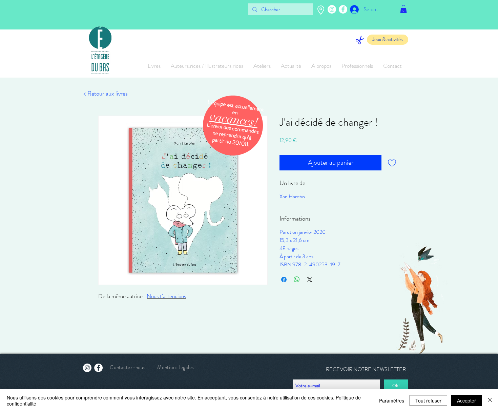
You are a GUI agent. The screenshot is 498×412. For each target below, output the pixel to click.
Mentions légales (175, 367)
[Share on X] (310, 279)
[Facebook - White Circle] (343, 9)
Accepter (466, 400)
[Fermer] (490, 400)
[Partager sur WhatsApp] (297, 279)
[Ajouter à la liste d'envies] (392, 162)
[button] (403, 9)
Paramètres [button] (391, 400)
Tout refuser (428, 400)
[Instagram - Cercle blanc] (332, 9)
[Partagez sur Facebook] (284, 279)
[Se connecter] (349, 9)
